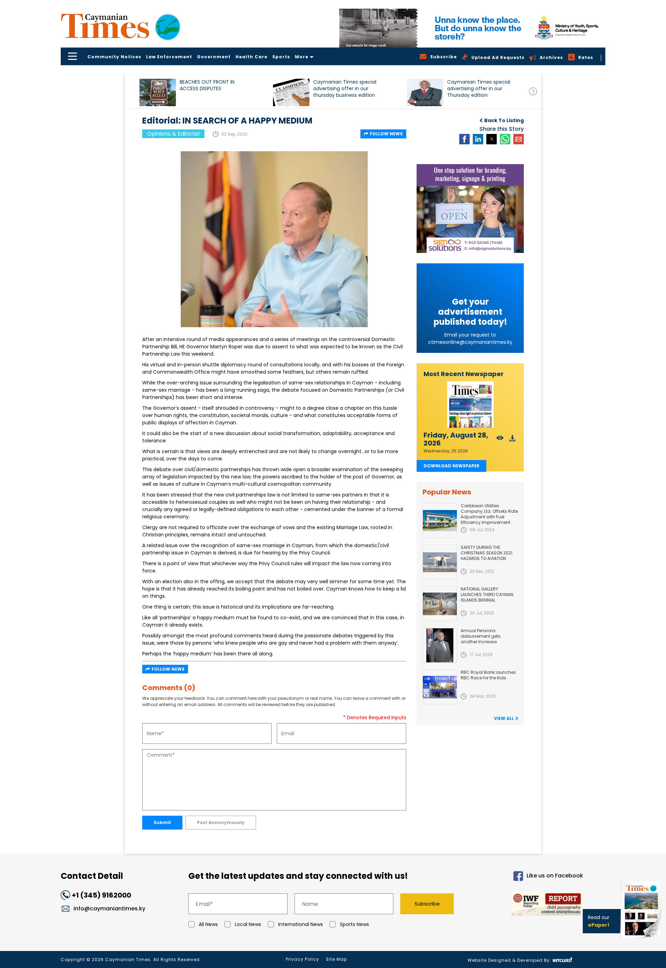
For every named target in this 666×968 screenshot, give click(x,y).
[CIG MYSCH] (472, 28)
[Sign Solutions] (470, 208)
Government (214, 57)
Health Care (251, 57)
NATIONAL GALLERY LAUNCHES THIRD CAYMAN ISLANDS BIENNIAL (487, 594)
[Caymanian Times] (120, 26)
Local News (248, 924)
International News (300, 924)
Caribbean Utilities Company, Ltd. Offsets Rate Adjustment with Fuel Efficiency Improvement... (489, 514)
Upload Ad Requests (497, 57)
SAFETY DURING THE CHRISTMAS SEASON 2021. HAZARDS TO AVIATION (487, 552)
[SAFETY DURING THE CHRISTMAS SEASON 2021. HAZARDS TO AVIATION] (440, 562)
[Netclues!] (562, 959)
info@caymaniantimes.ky (109, 908)
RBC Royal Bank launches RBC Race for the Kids (488, 675)
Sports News (354, 924)
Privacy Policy (302, 959)
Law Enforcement (169, 57)
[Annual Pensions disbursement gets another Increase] (440, 645)
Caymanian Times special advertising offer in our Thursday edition (478, 89)
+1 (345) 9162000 (101, 895)
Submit (162, 822)
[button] (157, 92)
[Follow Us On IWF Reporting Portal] (524, 904)
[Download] (512, 440)
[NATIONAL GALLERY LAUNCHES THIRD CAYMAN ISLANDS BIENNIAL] (440, 604)
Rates (585, 57)
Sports (281, 57)
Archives (551, 57)
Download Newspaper (451, 466)
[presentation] (533, 91)
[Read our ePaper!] (641, 940)
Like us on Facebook (555, 876)
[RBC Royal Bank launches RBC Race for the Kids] (440, 687)
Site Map (336, 959)
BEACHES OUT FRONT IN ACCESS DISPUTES (207, 85)
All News (208, 924)
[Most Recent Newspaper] (470, 404)
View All (504, 718)
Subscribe (427, 903)
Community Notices (114, 57)
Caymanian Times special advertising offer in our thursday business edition (344, 89)
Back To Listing (504, 120)
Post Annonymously (221, 822)
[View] (500, 440)
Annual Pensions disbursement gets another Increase (481, 636)
